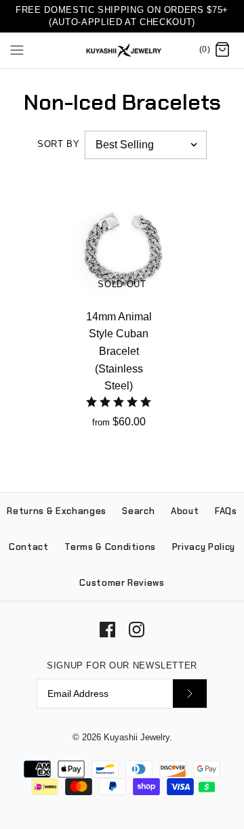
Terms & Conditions (110, 547)
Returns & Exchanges (56, 511)
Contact (29, 547)
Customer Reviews (121, 583)
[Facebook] (107, 629)
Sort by (58, 144)
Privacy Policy (203, 547)
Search (138, 511)
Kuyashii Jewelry (136, 737)
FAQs (226, 511)
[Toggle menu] (17, 49)
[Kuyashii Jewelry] (122, 50)
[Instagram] (136, 629)
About (185, 511)
